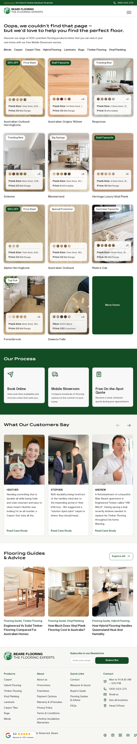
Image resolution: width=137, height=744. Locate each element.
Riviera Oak (99, 267)
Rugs (7, 713)
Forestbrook (12, 339)
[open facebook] (105, 735)
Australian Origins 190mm (65, 121)
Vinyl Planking (11, 696)
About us (42, 679)
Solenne (9, 196)
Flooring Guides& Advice (79, 698)
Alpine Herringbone (17, 267)
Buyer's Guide (78, 690)
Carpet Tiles (11, 707)
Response (99, 121)
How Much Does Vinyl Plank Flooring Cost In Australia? (66, 627)
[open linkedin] (120, 735)
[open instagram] (113, 735)
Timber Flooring (13, 690)
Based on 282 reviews (23, 737)
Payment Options (47, 696)
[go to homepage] (35, 656)
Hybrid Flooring (12, 685)
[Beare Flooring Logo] (25, 10)
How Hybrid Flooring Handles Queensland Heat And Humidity (112, 630)
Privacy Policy (44, 707)
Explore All (118, 556)
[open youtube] (128, 735)
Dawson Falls (57, 339)
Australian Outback (61, 267)
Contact (75, 679)
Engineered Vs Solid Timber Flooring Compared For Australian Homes (23, 630)
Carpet (8, 679)
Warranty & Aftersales (49, 702)
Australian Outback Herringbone (17, 123)
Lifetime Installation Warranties (48, 720)
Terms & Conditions (48, 713)
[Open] (129, 12)
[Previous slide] (118, 425)
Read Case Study (17, 530)
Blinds (7, 718)
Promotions (43, 685)
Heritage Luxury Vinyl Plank (110, 196)
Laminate (9, 702)
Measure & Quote (80, 685)
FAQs (73, 705)
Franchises (43, 690)
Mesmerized (56, 196)
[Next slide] (129, 425)
